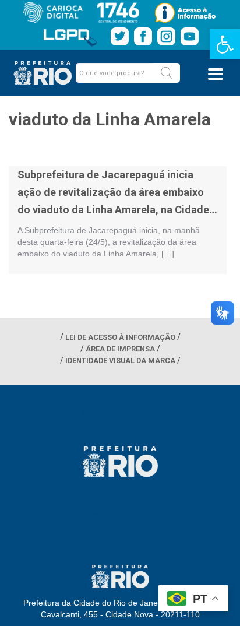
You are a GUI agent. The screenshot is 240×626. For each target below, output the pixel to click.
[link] (225, 44)
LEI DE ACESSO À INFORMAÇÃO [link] (120, 337)
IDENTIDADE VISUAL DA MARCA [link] (120, 360)
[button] (166, 73)
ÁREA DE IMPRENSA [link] (120, 348)
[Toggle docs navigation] (215, 74)
